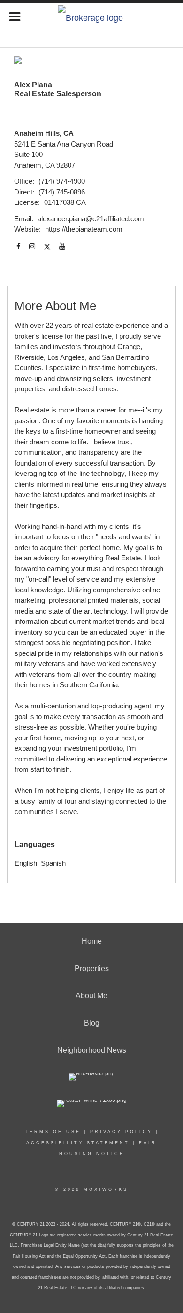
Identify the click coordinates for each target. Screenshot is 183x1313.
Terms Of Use (53, 1131)
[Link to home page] (91, 15)
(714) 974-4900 (61, 181)
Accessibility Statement (78, 1143)
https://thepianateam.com (83, 229)
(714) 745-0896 (61, 192)
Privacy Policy (121, 1131)
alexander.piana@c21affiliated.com (91, 219)
